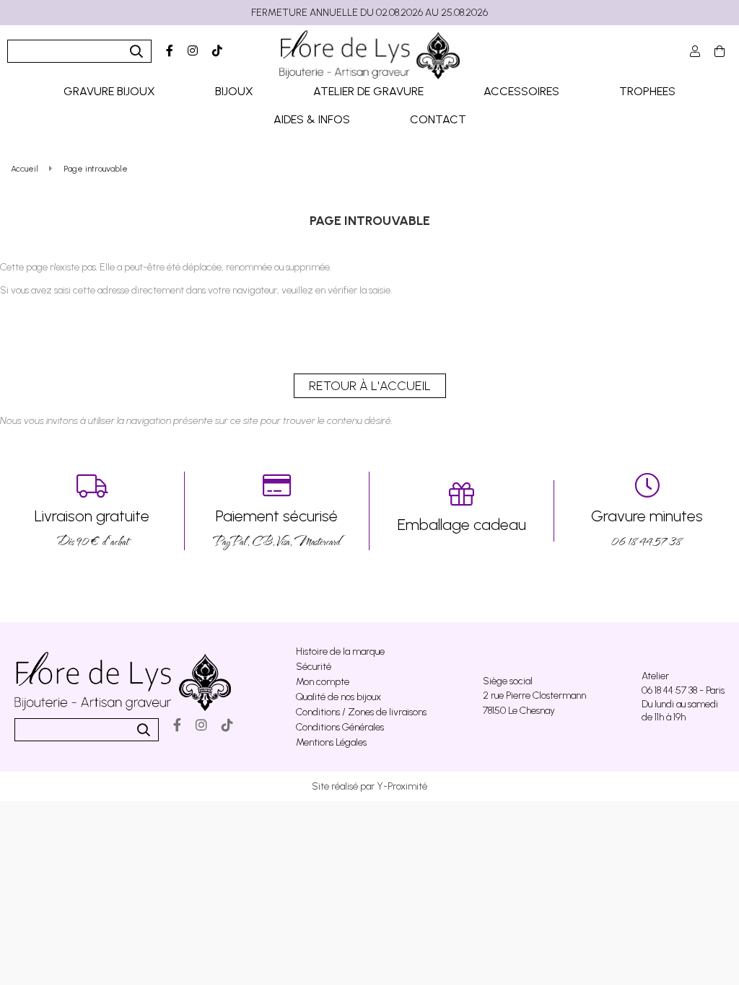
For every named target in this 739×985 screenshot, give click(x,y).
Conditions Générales (340, 727)
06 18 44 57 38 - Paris (683, 690)
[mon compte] (695, 51)
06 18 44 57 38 (647, 528)
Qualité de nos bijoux (338, 697)
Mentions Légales (331, 742)
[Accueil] (369, 55)
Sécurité (313, 667)
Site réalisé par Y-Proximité (369, 786)
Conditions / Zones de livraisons (361, 712)
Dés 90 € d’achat (92, 528)
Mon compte (322, 682)
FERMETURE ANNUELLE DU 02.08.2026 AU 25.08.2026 (369, 12)
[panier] (719, 51)
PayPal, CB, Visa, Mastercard (277, 528)
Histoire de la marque (340, 651)
